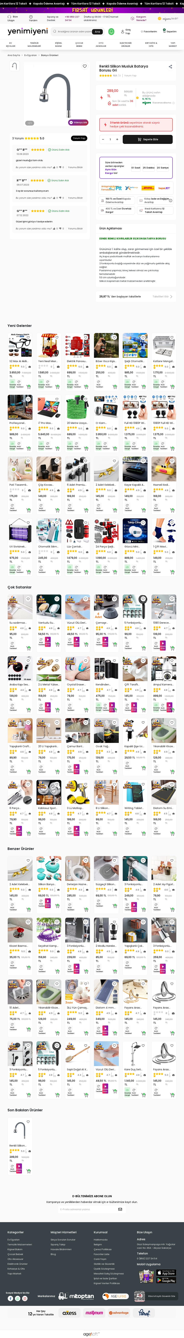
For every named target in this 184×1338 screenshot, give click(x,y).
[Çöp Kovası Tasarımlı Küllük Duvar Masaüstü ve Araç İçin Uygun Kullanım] (48, 469)
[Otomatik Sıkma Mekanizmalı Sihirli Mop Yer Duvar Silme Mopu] (48, 530)
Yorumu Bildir (75, 167)
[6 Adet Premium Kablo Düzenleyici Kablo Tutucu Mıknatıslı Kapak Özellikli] (77, 469)
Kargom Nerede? (141, 18)
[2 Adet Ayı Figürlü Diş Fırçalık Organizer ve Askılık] (163, 868)
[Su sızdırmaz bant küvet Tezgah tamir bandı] (20, 607)
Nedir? (169, 18)
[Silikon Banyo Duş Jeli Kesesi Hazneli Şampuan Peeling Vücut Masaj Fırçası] (48, 868)
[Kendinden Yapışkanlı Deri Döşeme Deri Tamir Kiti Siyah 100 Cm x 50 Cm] (106, 668)
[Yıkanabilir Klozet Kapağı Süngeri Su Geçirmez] (163, 730)
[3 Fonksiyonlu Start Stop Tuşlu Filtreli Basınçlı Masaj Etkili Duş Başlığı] (135, 868)
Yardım (33, 20)
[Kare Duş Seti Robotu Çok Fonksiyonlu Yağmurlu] (135, 1053)
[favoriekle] (28, 337)
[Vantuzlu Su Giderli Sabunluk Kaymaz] (48, 607)
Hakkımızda (100, 1239)
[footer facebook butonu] (10, 1298)
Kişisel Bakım (15, 1249)
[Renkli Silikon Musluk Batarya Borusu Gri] (20, 1129)
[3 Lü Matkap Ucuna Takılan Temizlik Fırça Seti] (77, 792)
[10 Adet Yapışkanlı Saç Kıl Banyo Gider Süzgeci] (20, 991)
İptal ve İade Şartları (105, 1278)
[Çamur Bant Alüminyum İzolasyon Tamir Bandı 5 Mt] (77, 730)
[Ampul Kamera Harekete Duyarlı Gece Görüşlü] (163, 668)
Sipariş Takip (58, 1244)
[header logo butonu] (28, 31)
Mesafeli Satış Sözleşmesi (109, 1273)
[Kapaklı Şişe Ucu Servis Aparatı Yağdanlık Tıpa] (135, 730)
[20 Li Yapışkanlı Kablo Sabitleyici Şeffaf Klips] (48, 730)
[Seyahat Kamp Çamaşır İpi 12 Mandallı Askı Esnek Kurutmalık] (48, 930)
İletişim (98, 1244)
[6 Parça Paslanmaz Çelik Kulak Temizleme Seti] (20, 792)
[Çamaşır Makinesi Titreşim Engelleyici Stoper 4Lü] (106, 607)
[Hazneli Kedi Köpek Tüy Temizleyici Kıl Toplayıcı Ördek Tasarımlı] (163, 469)
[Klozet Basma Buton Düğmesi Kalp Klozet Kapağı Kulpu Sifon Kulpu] (20, 930)
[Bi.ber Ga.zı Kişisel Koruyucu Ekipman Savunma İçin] (106, 345)
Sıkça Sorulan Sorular (63, 1239)
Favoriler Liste (101, 1254)
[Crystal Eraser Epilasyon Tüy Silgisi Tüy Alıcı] (77, 668)
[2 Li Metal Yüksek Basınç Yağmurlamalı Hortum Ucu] (48, 668)
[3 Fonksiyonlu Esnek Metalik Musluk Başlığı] (163, 930)
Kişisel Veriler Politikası (107, 1283)
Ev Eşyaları (14, 1239)
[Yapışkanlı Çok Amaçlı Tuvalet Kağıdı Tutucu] (135, 930)
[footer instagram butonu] (24, 1298)
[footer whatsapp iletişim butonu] (17, 1298)
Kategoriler (16, 1232)
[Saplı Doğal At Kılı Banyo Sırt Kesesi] (77, 1053)
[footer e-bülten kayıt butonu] (121, 1209)
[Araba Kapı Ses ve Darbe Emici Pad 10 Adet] (20, 668)
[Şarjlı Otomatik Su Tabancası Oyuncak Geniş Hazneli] (135, 345)
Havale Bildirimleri (61, 1249)
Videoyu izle (80, 122)
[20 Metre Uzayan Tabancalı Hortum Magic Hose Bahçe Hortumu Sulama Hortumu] (77, 407)
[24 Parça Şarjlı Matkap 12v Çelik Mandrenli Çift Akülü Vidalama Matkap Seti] (106, 530)
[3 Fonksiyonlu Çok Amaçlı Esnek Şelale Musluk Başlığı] (77, 930)
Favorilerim (150, 31)
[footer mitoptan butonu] (76, 1296)
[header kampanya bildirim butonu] (111, 31)
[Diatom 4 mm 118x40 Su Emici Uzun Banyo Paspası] (106, 991)
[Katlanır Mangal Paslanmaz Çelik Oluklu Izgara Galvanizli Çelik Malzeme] (163, 345)
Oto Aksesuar (15, 1259)
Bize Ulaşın (13, 18)
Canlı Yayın (100, 1259)
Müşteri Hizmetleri (64, 1232)
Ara (97, 32)
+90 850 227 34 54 (72, 18)
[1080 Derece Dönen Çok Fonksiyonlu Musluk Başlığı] (163, 607)
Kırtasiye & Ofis (16, 1268)
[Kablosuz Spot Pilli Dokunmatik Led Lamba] (48, 792)
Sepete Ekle (150, 139)
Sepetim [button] (170, 31)
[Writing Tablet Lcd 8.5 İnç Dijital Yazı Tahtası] (135, 792)
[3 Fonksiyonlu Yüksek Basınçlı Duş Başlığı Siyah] (20, 1053)
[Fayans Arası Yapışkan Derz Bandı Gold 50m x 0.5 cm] (135, 991)
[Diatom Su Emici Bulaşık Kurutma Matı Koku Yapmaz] (163, 792)
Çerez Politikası (103, 1249)
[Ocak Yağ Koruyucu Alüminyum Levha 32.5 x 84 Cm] (106, 730)
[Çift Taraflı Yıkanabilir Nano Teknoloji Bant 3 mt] (135, 668)
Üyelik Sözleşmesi (104, 1268)
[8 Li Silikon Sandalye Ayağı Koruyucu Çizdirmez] (106, 792)
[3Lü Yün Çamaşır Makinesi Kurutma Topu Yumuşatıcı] (77, 991)
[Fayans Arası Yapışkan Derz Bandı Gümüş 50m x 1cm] (163, 1053)
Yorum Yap (79, 138)
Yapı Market (14, 1273)
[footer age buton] (115, 1296)
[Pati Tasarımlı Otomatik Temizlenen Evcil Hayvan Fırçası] (20, 469)
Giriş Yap (128, 31)
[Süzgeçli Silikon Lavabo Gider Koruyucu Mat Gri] (106, 868)
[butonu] (92, 10)
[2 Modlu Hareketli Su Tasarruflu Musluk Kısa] (106, 930)
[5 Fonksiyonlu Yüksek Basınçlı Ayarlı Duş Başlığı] (135, 607)
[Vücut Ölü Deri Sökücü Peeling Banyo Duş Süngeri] (77, 607)
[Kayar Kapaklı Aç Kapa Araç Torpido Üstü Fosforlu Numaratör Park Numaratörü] (135, 469)
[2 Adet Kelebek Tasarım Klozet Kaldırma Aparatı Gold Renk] (106, 469)
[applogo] (166, 1272)
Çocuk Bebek (15, 1254)
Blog (53, 1254)
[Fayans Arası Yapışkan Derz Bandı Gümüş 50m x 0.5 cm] (163, 991)
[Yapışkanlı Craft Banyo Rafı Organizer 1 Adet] (20, 730)
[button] (10, 44)
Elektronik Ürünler (18, 1264)
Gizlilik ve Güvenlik (104, 1264)
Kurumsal (100, 1232)
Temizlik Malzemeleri (20, 1244)
